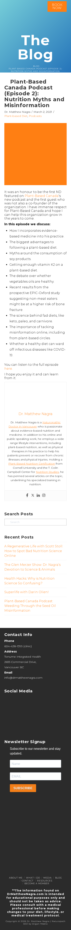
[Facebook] (27, 495)
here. (8, 368)
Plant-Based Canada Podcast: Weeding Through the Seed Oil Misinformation (30, 605)
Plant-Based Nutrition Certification (31, 463)
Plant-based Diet (15, 116)
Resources (44, 880)
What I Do (33, 877)
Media (47, 877)
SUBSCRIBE (23, 788)
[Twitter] (33, 495)
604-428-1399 (13, 646)
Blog (58, 877)
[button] (62, 53)
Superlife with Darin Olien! (26, 592)
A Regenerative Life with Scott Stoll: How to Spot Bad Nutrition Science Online (33, 551)
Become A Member (36, 883)
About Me (15, 877)
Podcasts (35, 116)
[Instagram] (44, 495)
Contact (28, 880)
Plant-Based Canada (42, 196)
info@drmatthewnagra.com (23, 677)
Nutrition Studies (47, 472)
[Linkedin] (38, 495)
